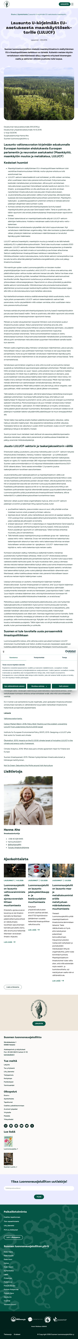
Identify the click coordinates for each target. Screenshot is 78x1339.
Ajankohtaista (23, 14)
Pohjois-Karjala (9, 1286)
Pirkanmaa (8, 1278)
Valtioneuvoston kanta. (13, 718)
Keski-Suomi (8, 1267)
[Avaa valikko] (72, 4)
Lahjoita (65, 4)
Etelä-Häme (8, 1252)
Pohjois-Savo (9, 1293)
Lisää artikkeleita (12, 987)
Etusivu (13, 14)
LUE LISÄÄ (8, 942)
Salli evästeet (63, 686)
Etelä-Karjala (8, 1256)
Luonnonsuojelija (10, 1149)
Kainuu (6, 1263)
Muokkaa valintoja (37, 686)
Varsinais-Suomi (10, 1304)
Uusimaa (7, 1301)
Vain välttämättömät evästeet (14, 686)
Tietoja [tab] (64, 657)
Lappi (6, 1274)
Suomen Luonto (9, 1167)
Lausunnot (9, 880)
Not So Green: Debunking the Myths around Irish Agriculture (28, 765)
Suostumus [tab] (13, 657)
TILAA (39, 1197)
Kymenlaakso (9, 1271)
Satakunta (7, 1297)
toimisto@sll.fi (9, 1055)
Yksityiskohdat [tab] (39, 657)
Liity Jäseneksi (13, 1237)
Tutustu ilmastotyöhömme (18, 847)
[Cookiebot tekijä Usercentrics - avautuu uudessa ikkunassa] (67, 651)
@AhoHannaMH (14, 845)
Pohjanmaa (8, 1282)
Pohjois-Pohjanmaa (11, 1289)
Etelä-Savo (8, 1259)
